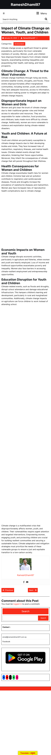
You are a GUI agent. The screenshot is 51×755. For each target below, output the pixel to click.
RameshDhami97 (25, 4)
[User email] (27, 582)
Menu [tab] (44, 13)
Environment (19, 44)
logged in (17, 604)
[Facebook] (24, 582)
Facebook (6, 641)
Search (25, 611)
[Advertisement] (25, 220)
